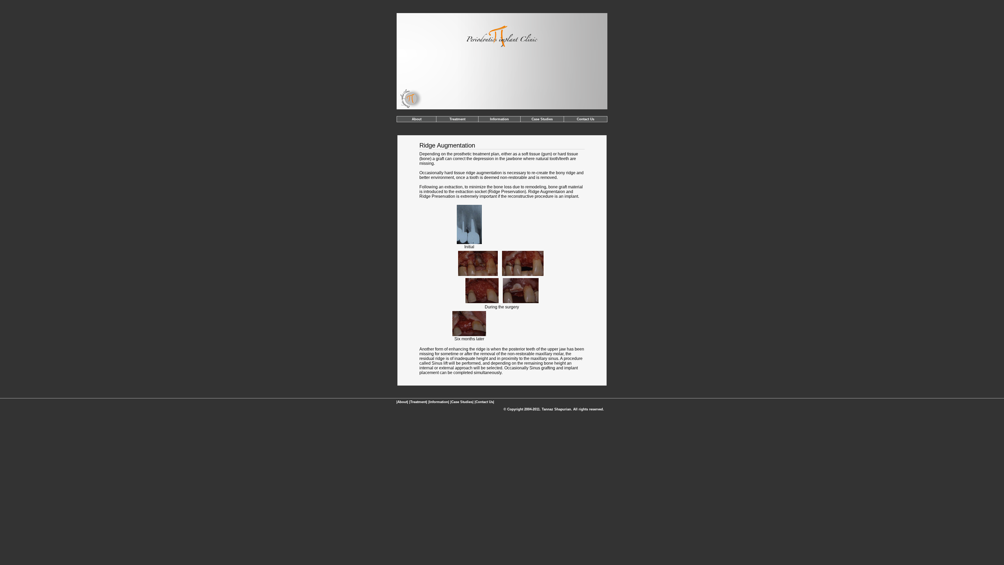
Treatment (457, 119)
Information (499, 119)
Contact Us (585, 119)
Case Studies (542, 119)
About (416, 119)
